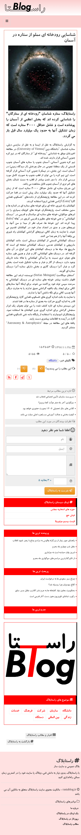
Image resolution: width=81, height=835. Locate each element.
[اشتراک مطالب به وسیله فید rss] (9, 377)
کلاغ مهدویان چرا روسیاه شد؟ (61, 585)
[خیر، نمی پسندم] (24, 369)
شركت (41, 711)
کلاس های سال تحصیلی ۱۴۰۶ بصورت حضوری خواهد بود (48, 409)
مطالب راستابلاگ (70, 824)
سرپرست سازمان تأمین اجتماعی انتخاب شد (55, 397)
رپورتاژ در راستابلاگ (68, 819)
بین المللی (53, 717)
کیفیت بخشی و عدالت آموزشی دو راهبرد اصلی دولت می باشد (47, 415)
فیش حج (70, 515)
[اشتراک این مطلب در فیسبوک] (16, 377)
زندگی (67, 717)
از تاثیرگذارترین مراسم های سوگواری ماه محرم (54, 558)
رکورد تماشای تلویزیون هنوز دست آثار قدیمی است (52, 597)
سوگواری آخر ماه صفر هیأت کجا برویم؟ (56, 403)
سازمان (54, 711)
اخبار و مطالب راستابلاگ (40, 735)
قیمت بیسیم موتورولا (65, 521)
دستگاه (39, 717)
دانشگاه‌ (53, 360)
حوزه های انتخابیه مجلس (63, 509)
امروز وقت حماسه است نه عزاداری (59, 553)
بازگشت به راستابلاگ (19, 741)
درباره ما (74, 808)
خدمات (15, 711)
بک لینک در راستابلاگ (67, 813)
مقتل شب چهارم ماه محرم (63, 547)
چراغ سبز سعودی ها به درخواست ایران (57, 579)
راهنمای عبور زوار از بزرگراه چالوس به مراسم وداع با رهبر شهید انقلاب (44, 541)
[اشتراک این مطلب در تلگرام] (22, 377)
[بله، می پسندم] (41, 369)
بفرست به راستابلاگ (58, 490)
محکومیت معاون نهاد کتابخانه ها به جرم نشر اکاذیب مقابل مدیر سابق (45, 591)
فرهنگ (28, 711)
